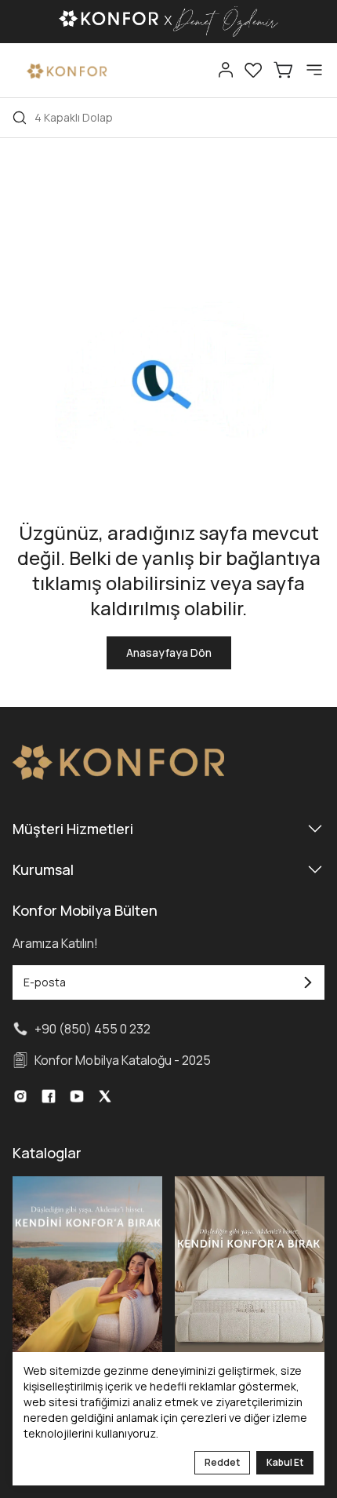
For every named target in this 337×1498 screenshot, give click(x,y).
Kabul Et (284, 1462)
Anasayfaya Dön (169, 652)
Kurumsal (43, 869)
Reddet (222, 1462)
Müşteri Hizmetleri (73, 828)
